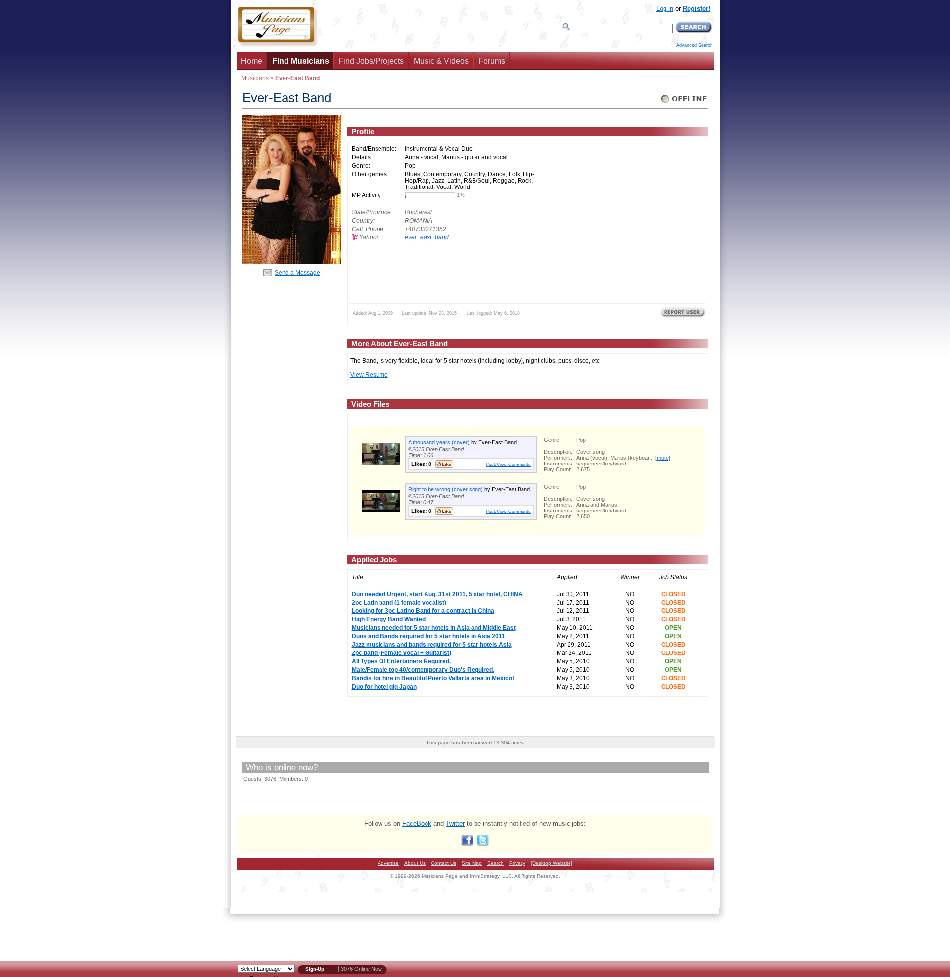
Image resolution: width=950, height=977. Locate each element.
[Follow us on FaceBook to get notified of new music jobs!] (467, 844)
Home (251, 61)
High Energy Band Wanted (389, 619)
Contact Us (443, 863)
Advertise (388, 863)
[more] (662, 458)
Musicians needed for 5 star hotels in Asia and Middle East (434, 627)
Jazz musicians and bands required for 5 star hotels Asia (432, 644)
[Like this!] (444, 464)
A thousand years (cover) (439, 442)
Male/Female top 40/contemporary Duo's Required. (423, 669)
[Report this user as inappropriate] (682, 316)
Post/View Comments (508, 464)
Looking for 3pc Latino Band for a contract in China (423, 610)
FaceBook (416, 823)
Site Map (472, 863)
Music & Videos (441, 61)
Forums (491, 61)
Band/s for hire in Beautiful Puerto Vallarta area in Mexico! (433, 678)
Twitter (455, 823)
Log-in (664, 8)
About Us (415, 863)
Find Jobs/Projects (371, 61)
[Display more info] (381, 463)
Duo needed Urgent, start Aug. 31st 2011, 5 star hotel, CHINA (437, 594)
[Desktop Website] (551, 863)
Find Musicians (300, 61)
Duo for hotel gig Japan (384, 686)
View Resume (369, 375)
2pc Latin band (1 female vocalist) (399, 602)
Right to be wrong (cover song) (445, 489)
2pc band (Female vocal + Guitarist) (401, 653)
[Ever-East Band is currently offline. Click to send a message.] (684, 103)
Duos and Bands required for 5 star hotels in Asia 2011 (428, 636)
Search (495, 863)
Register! (696, 8)
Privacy (517, 863)
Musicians (255, 78)
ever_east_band (427, 237)
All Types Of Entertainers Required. (401, 661)
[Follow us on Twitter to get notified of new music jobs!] (483, 844)
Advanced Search (694, 45)
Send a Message (297, 272)
